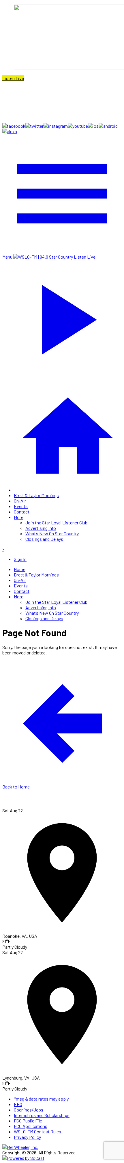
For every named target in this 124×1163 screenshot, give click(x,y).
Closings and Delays (44, 539)
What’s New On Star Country (52, 533)
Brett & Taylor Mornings (36, 495)
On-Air (20, 500)
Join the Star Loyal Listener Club (56, 522)
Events (21, 506)
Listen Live (13, 78)
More (18, 517)
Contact (21, 511)
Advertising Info (40, 528)
